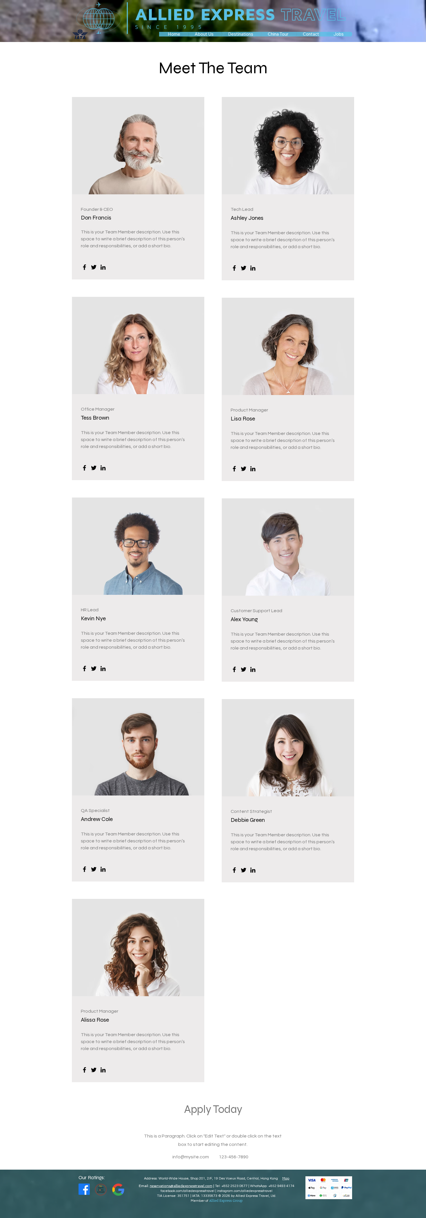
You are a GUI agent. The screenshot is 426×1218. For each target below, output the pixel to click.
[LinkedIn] (103, 267)
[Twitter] (93, 267)
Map (285, 1178)
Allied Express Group (226, 1200)
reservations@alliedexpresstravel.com (181, 1186)
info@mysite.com (190, 1157)
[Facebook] (84, 267)
